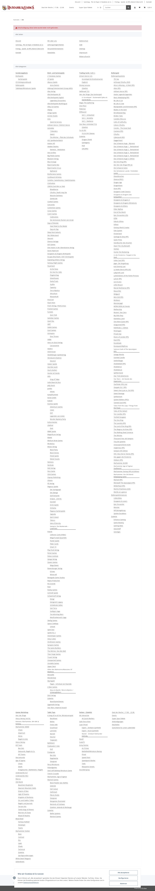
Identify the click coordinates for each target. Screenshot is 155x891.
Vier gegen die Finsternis (122, 457)
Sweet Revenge (119, 393)
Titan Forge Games (54, 654)
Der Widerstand (53, 235)
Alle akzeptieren (123, 872)
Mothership (118, 309)
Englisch (85, 82)
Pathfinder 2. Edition (121, 328)
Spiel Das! (50, 630)
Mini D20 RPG (118, 297)
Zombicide (53, 199)
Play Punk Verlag (53, 550)
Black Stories (54, 453)
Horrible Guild (52, 367)
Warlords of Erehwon (57, 804)
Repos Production (53, 581)
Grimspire (51, 333)
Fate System (118, 231)
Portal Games (52, 553)
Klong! (52, 599)
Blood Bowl (19, 819)
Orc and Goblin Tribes (26, 800)
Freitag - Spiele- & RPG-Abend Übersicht (129, 2)
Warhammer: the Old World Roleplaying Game (123, 475)
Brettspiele (19, 76)
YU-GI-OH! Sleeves (88, 133)
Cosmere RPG (118, 131)
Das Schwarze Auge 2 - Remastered (126, 150)
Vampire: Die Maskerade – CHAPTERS (59, 527)
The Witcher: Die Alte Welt (56, 651)
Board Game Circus (54, 168)
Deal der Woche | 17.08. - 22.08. (123, 712)
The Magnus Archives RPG (123, 429)
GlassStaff (117, 529)
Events (114, 715)
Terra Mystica (55, 290)
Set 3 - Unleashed (88, 115)
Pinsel (84, 754)
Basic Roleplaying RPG (121, 97)
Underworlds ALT (22, 773)
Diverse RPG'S (118, 179)
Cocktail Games (52, 202)
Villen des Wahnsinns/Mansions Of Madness (59, 670)
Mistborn (117, 300)
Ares (49, 119)
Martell (52, 734)
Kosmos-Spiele (52, 404)
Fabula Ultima (118, 221)
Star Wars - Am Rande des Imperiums (123, 380)
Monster (117, 507)
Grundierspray (84, 770)
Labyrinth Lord (119, 273)
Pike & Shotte (54, 795)
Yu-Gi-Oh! (82, 130)
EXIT (51, 413)
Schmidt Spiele (52, 593)
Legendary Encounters (58, 101)
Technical (21, 849)
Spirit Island (54, 517)
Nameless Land (119, 319)
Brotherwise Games (54, 174)
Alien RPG (117, 88)
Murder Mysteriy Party (58, 419)
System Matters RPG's (121, 400)
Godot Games (52, 327)
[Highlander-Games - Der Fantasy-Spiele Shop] (18, 7)
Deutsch (53, 361)
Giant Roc (50, 321)
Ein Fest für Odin (56, 272)
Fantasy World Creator (121, 227)
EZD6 (115, 218)
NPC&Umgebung (119, 510)
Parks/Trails (54, 281)
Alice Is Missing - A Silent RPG (124, 85)
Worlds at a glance (120, 492)
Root (49, 587)
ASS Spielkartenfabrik (55, 140)
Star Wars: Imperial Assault (57, 708)
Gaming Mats (118, 526)
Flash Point (51, 303)
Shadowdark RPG (120, 364)
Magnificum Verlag (54, 434)
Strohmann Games (54, 642)
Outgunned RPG (119, 325)
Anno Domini (54, 85)
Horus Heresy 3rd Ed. (23, 718)
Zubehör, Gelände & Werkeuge (61, 807)
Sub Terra (53, 608)
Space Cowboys (52, 623)
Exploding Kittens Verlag (56, 260)
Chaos (20, 730)
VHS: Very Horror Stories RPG (124, 454)
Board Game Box (53, 165)
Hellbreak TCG (84, 91)
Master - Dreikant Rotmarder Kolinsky (92, 735)
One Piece (82, 106)
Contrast (21, 837)
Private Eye (117, 334)
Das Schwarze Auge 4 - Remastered (126, 156)
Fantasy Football (24, 822)
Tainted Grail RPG (120, 403)
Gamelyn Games (53, 318)
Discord (77, 2)
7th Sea (116, 79)
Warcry (18, 779)
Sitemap (82, 49)
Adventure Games (56, 407)
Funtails (50, 312)
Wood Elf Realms (24, 816)
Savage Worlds (119, 354)
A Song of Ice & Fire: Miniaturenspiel (60, 715)
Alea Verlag (51, 91)
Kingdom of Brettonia (25, 797)
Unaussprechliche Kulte (122, 445)
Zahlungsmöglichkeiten (55, 45)
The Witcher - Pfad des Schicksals (62, 137)
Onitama (53, 508)
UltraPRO (85, 149)
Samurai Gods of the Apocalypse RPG (125, 350)
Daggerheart (118, 140)
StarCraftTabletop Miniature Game (59, 771)
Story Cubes (51, 639)
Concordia (51, 205)
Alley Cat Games (53, 107)
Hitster (52, 392)
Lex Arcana (117, 282)
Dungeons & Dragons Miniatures (125, 203)
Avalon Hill (51, 143)
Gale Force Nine (84, 722)
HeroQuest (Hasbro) (54, 358)
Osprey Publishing (53, 477)
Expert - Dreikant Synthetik (91, 728)
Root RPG (117, 340)
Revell (81, 739)
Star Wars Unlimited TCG (88, 124)
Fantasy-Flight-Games (55, 263)
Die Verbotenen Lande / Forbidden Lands (126, 172)
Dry (19, 840)
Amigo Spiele (52, 113)
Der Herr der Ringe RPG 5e (123, 165)
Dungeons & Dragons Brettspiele (59, 254)
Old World (19, 782)
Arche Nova (54, 269)
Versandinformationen (55, 49)
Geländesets (20, 862)
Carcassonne (54, 346)
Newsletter (51, 53)
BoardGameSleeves (57, 701)
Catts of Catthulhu (120, 122)
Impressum (83, 53)
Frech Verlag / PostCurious (56, 306)
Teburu (52, 520)
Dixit (51, 428)
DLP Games (51, 244)
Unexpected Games (54, 660)
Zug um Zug (54, 229)
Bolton (52, 722)
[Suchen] (128, 7)
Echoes (52, 571)
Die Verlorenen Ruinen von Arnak (61, 220)
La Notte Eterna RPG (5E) (122, 270)
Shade (20, 846)
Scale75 (82, 742)
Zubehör (50, 698)
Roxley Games (52, 590)
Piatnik (49, 532)
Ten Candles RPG (120, 414)
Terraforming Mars (56, 614)
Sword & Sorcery (56, 122)
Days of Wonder (53, 223)
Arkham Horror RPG (120, 91)
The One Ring (118, 420)
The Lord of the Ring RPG (122, 426)
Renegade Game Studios (56, 578)
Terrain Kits (22, 806)
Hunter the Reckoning (121, 252)
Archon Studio (52, 116)
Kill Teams (21, 754)
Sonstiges (117, 532)
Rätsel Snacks (55, 459)
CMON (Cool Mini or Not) (56, 186)
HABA (49, 339)
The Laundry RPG (120, 423)
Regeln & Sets (23, 739)
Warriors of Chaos (24, 813)
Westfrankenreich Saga (58, 617)
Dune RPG (117, 188)
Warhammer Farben (23, 831)
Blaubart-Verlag (53, 159)
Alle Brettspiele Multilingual (57, 104)
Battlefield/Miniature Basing (92, 751)
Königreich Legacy (56, 602)
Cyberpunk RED (119, 137)
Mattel (49, 437)
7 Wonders (54, 131)
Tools (84, 764)
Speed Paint (86, 757)
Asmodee (50, 128)
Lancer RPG (118, 279)
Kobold (49, 401)
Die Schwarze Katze (120, 168)
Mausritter (117, 291)
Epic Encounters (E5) (121, 215)
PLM (83, 146)
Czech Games (52, 214)
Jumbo (49, 388)
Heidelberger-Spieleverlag (56, 355)
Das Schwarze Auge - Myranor (124, 143)
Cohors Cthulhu (119, 125)
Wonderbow (51, 678)
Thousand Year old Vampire (123, 439)
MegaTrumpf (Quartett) (58, 538)
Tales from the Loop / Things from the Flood (126, 407)
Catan (52, 410)
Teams (20, 828)
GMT (49, 324)
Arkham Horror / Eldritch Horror (58, 125)
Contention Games (54, 208)
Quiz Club (53, 315)
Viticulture (53, 293)
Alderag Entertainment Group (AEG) (60, 88)
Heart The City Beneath (122, 246)
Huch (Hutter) (52, 370)
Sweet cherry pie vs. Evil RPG (124, 390)
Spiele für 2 (51, 633)
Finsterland (118, 234)
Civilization (51, 183)
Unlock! (52, 627)
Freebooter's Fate (53, 746)
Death (20, 767)
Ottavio (50, 480)
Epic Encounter (119, 504)
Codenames (54, 217)
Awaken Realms (53, 146)
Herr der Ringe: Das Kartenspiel (90, 94)
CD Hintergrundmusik (23, 82)
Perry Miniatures (53, 764)
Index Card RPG (119, 260)
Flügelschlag (54, 275)
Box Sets (21, 748)
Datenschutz (83, 41)
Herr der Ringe (21, 715)
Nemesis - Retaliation (57, 150)
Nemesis (50, 462)
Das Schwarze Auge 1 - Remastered (126, 146)
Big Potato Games (53, 156)
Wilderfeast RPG (119, 486)
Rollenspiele (20, 85)
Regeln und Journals (25, 803)
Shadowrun (118, 367)
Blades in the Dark (120, 110)
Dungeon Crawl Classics (122, 192)
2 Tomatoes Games (54, 76)
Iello (48, 376)
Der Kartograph (55, 490)
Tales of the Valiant (120, 411)
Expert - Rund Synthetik (90, 731)
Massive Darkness (56, 195)
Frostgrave (51, 752)
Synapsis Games (53, 645)
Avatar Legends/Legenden (123, 94)
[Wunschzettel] (139, 7)
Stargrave (53, 761)
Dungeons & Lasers (120, 501)
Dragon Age (118, 182)
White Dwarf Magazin (23, 859)
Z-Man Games (52, 687)
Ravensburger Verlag (54, 568)
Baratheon (53, 718)
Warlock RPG (118, 480)
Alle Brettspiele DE (54, 94)
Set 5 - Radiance (87, 121)
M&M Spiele (51, 431)
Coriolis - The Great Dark (122, 128)
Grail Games (51, 330)
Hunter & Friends (53, 373)
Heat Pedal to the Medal (58, 226)
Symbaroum (118, 396)
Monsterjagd (118, 303)
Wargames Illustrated (57, 801)
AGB (80, 45)
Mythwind (53, 171)
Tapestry (53, 287)
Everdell (53, 502)
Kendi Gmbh (51, 398)
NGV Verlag (51, 468)
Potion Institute (52, 556)
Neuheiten (115, 725)
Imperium (21, 733)
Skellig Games (52, 620)
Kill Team (19, 745)
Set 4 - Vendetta (87, 118)
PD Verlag (50, 483)
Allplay (49, 110)
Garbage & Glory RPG (121, 237)
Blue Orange (51, 162)
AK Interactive (84, 715)
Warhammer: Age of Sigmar (57, 777)
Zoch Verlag (51, 695)
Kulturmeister (52, 422)
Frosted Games (52, 309)
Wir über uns (52, 41)
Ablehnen (123, 883)
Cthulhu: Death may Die (58, 192)
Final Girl (50, 300)
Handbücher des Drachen (123, 243)
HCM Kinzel (51, 352)
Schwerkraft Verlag (54, 596)
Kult (51, 749)
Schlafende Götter (56, 605)
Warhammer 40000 (22, 727)
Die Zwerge (54, 493)
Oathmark (53, 792)
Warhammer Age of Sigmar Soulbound (123, 467)
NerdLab (50, 465)
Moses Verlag (52, 447)
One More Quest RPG (121, 322)
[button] (135, 7)
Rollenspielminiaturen (119, 495)
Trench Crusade (53, 774)
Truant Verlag (52, 657)
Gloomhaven (54, 278)
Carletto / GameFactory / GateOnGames (61, 180)
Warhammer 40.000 (121, 463)
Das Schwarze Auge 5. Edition (124, 159)
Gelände (53, 786)
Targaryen (53, 740)
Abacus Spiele (52, 82)
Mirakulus (51, 444)
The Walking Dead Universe (123, 432)
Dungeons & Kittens (121, 206)
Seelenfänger (118, 361)
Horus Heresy (20, 742)
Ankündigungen (117, 722)
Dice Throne (54, 336)
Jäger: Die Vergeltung (121, 263)
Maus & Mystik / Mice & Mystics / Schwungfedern (61, 691)
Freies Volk (53, 725)
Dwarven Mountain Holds (27, 788)
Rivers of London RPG (121, 337)
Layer (20, 843)
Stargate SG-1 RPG (120, 387)
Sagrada (53, 514)
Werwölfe (50, 675)
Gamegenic (86, 143)
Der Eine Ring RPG (120, 162)
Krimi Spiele (54, 505)
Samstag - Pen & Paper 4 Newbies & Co (97, 2)
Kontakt (149, 2)
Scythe (52, 284)
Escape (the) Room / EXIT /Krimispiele (60, 257)
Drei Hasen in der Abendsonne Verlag (60, 248)
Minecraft (53, 574)
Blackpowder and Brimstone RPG (125, 107)
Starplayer (21, 825)
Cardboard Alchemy (54, 177)
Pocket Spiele (54, 541)
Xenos (20, 736)
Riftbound (82, 112)
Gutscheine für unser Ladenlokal (123, 728)
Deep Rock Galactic (54, 232)
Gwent (52, 134)
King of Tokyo (54, 379)
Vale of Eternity (55, 523)
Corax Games (52, 211)
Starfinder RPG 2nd (120, 384)
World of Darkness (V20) (122, 489)
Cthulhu (116, 134)
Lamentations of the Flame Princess (126, 276)
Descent (50, 238)
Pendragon (117, 331)
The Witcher (118, 435)
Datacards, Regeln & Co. (26, 751)
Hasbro (50, 349)
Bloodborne (54, 189)
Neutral (52, 737)
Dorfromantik (54, 496)
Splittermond (118, 373)
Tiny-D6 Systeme (119, 442)
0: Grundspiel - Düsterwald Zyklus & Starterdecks (94, 98)
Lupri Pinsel (83, 725)
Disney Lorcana (84, 85)
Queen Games (52, 562)
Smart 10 (53, 547)
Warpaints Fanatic (88, 767)
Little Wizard (118, 285)
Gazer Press (118, 240)
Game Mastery (119, 523)
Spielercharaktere (120, 513)
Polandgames (52, 767)
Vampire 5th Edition (121, 451)
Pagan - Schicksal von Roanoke (60, 684)
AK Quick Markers (88, 718)
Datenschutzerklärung (31, 882)
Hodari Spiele (52, 364)
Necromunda (20, 757)
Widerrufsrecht (84, 56)
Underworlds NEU (22, 776)
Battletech (51, 743)
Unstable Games (53, 663)
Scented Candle (119, 358)
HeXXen (116, 249)
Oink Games (51, 474)
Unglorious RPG (119, 448)
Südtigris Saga (55, 611)
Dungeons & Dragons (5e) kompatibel (123, 196)
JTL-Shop (144, 888)
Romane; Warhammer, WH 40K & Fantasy (27, 723)
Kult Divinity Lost (119, 266)
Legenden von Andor (57, 416)
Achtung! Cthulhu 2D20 (122, 82)
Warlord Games (52, 780)
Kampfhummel (52, 395)
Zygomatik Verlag (53, 705)
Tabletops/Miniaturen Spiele (26, 88)
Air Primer (85, 748)
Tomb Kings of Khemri (26, 810)
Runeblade (117, 343)
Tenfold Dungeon (120, 417)
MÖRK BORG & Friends (122, 306)
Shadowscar (118, 370)
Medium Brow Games (55, 441)
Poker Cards (54, 544)
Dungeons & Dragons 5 (122, 200)
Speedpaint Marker (88, 760)
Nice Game (51, 471)
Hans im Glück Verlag (54, 343)
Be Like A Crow (119, 104)
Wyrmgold (51, 681)
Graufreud (53, 728)
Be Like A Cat (118, 101)
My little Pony (118, 315)
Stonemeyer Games (54, 636)
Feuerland (51, 266)
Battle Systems (55, 813)
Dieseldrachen (119, 176)
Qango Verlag (52, 559)
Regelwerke (54, 758)
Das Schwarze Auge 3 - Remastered (126, 153)
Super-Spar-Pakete (118, 718)
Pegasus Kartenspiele (57, 511)
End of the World (120, 212)
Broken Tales (118, 116)
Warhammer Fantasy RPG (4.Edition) (126, 471)
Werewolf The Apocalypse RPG (124, 483)
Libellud (50, 425)
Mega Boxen (54, 565)
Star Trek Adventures (121, 376)
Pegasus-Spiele (52, 486)
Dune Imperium (53, 251)
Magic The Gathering (86, 103)
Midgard (117, 294)
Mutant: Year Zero (120, 312)
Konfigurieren (123, 878)
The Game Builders (54, 648)
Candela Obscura (120, 119)
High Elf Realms (23, 794)
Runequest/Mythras (121, 346)
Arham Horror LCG (85, 76)
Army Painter (83, 745)
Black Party (54, 450)
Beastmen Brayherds (25, 785)
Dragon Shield (87, 139)
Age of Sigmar (20, 760)
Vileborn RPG (118, 460)
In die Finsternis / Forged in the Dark (125, 256)
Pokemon (82, 109)
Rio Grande (51, 584)
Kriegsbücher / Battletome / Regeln (30, 770)
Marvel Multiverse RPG (122, 288)
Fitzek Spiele (54, 456)
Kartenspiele (22, 79)
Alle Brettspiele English (55, 97)
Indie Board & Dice (54, 382)
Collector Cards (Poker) (58, 535)
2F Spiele (50, 79)
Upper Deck (51, 666)
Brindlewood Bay (120, 113)
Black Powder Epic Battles (59, 783)
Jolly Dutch (51, 385)
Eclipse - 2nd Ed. (56, 499)
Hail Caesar (54, 789)
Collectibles (118, 498)
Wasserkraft (54, 297)
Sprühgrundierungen (25, 855)
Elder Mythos (118, 209)
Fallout (116, 224)
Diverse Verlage (52, 241)
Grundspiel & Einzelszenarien (92, 79)
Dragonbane (118, 185)
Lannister (53, 731)
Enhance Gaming (120, 520)
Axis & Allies (51, 153)
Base (20, 834)
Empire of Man (23, 791)
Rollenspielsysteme (118, 76)
